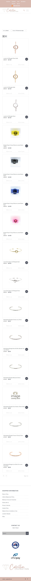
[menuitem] (8, 1)
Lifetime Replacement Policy (8, 497)
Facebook (8, 1)
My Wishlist (23, 1)
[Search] (23, 10)
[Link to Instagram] (25, 579)
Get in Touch (16, 528)
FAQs (3, 516)
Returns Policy (5, 494)
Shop (18, 1)
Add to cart (9, 64)
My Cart (18, 3)
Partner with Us (5, 502)
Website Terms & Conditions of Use (9, 511)
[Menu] (27, 10)
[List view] (6, 36)
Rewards (13, 3)
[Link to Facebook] (28, 579)
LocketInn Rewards (6, 513)
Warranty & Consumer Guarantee (9, 499)
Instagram (14, 1)
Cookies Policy (5, 508)
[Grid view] (3, 36)
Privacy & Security (6, 505)
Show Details (21, 64)
